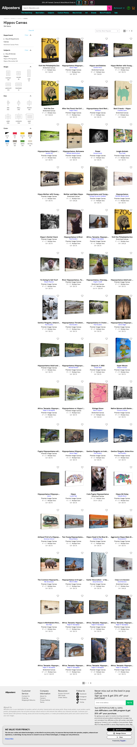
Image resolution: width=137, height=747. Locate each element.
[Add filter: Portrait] (8, 73)
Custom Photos (63, 13)
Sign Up (129, 702)
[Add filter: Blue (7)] (7, 140)
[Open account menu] (123, 8)
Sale (116, 13)
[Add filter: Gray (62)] (14, 140)
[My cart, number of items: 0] (133, 8)
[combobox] (64, 8)
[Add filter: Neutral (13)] (30, 140)
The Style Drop (26, 13)
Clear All (31, 30)
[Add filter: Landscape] (8, 84)
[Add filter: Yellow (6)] (22, 132)
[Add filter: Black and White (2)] (7, 132)
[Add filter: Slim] (29, 73)
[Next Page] (131, 31)
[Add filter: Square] (19, 73)
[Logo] (11, 8)
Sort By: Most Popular (103, 31)
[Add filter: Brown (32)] (30, 132)
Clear (26, 50)
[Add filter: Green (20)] (22, 140)
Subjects (6, 18)
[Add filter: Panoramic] (19, 84)
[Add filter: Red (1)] (14, 132)
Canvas (25, 18)
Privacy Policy (9, 739)
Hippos (20, 18)
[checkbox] (8, 105)
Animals (13, 18)
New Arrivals (77, 13)
